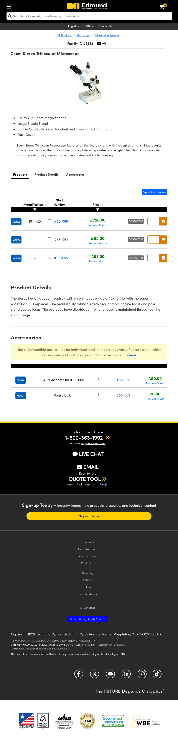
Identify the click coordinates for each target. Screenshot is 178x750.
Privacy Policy (20, 640)
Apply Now (85, 619)
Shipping (87, 573)
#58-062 (61, 239)
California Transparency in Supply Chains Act (40, 648)
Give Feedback (88, 594)
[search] (89, 16)
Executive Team (87, 549)
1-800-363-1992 (84, 437)
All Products (65, 35)
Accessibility (87, 640)
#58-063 (123, 395)
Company (88, 542)
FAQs (87, 587)
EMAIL (91, 466)
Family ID (75, 43)
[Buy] (163, 221)
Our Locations (87, 556)
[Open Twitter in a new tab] (94, 675)
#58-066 (123, 379)
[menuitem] (10, 5)
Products (20, 174)
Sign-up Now (89, 516)
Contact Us (105, 26)
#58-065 (61, 221)
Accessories (75, 174)
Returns (87, 580)
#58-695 (61, 257)
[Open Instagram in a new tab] (142, 675)
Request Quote (97, 225)
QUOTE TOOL (85, 478)
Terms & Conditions (64, 640)
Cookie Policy (41, 640)
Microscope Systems (107, 35)
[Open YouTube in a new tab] (110, 675)
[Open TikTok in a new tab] (157, 675)
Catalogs (87, 607)
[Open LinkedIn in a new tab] (126, 675)
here (132, 355)
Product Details (47, 174)
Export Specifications (154, 192)
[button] (104, 43)
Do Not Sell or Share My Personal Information (96, 644)
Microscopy (83, 35)
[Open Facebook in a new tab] (78, 675)
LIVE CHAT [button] (91, 454)
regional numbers (93, 443)
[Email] (99, 43)
